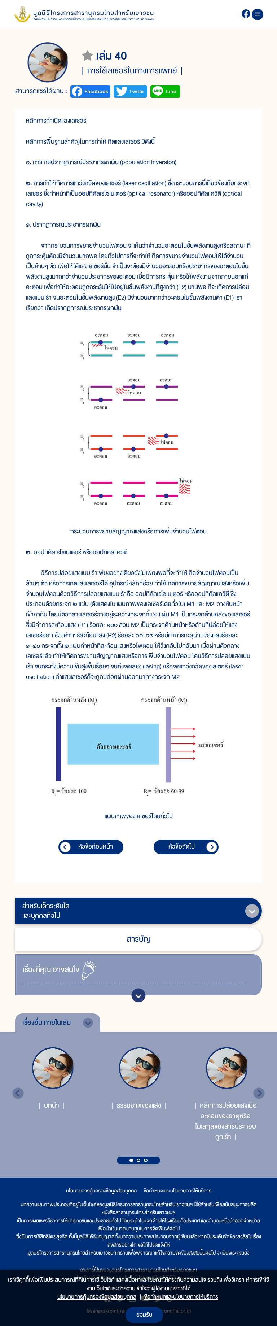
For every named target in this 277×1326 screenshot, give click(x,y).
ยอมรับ (144, 1315)
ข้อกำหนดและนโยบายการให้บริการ (177, 1191)
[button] (131, 1160)
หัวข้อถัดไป (181, 846)
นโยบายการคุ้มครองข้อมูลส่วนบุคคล (101, 1191)
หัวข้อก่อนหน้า (95, 846)
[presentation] (18, 1093)
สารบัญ (139, 939)
